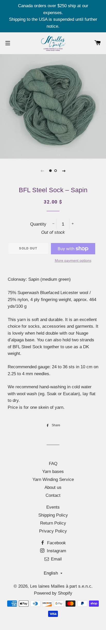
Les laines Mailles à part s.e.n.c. (61, 586)
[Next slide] (63, 170)
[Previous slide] (42, 170)
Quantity (38, 224)
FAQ (53, 463)
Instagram (56, 550)
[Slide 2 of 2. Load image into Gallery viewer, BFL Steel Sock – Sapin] (55, 170)
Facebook (56, 542)
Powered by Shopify (53, 593)
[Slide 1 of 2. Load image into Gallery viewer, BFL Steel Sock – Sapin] (50, 170)
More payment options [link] (73, 260)
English (51, 573)
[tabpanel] (53, 106)
